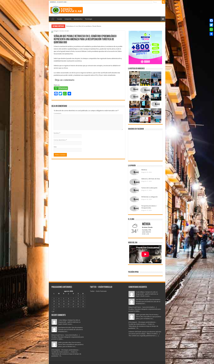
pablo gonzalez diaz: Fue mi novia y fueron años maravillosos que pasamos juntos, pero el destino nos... (70, 344)
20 (68, 304)
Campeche (68, 19)
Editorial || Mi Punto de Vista (150, 179)
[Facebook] (211, 20)
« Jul (52, 311)
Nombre (57, 133)
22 (78, 304)
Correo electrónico (60, 140)
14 (73, 301)
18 (59, 304)
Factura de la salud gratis (149, 188)
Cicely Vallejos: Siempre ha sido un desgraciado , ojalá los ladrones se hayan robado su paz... (69, 322)
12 (63, 301)
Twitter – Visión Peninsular (101, 287)
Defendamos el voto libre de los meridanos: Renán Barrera (83, 26)
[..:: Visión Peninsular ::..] (66, 9)
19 (63, 304)
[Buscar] (163, 2)
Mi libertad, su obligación (149, 197)
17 (54, 304)
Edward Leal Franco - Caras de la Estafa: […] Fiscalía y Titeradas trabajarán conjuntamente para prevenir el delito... (67, 337)
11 (59, 301)
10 (54, 301)
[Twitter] (211, 25)
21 (73, 304)
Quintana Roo (78, 19)
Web (55, 147)
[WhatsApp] (211, 29)
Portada (53, 18)
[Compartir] (211, 34)
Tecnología (88, 19)
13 (68, 301)
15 (78, 301)
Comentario (57, 113)
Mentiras (144, 170)
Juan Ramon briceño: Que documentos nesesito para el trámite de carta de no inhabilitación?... (70, 329)
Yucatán (59, 19)
